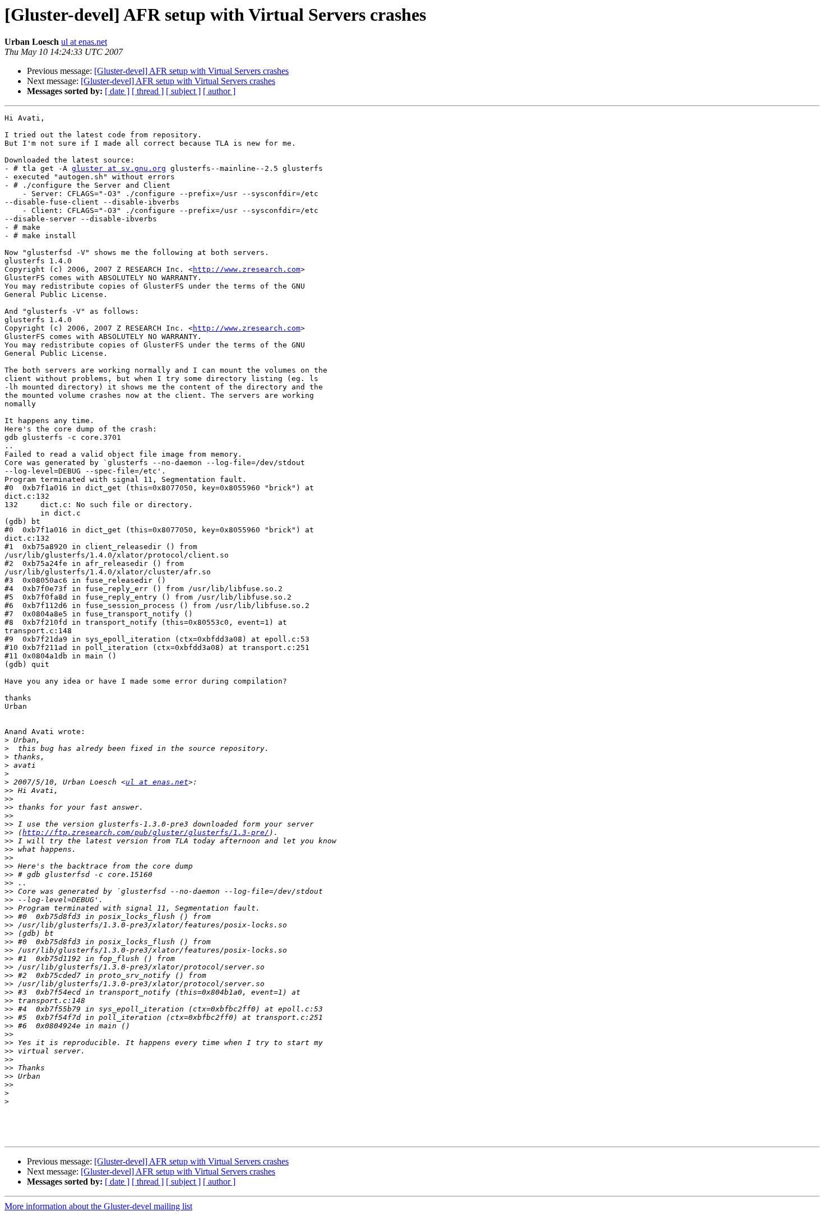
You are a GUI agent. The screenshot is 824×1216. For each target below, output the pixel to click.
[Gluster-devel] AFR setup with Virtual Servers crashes (191, 71)
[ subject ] (183, 91)
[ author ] (219, 91)
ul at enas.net (84, 42)
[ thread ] (148, 91)
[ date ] (117, 91)
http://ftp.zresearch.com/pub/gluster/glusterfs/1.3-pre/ (145, 832)
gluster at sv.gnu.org (119, 168)
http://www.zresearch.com (246, 269)
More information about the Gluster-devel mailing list (98, 1206)
